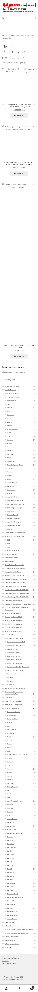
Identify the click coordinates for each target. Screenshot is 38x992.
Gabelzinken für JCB (13, 656)
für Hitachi (10, 865)
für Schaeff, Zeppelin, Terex (16, 897)
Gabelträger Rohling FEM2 (13, 617)
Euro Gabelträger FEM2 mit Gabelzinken (18, 604)
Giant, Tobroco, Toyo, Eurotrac (17, 755)
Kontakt (5, 961)
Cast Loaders (11, 730)
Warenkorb (29, 986)
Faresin (9, 747)
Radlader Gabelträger (12, 708)
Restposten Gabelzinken (15, 674)
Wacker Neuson (12, 483)
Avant (9, 404)
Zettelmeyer (11, 490)
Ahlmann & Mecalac (13, 397)
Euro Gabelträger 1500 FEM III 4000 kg (17, 593)
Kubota (9, 447)
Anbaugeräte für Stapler (13, 522)
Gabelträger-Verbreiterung (13, 631)
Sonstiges (8, 947)
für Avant (10, 840)
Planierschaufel (12, 515)
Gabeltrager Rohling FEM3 (13, 620)
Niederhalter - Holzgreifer (13, 705)
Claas (9, 418)
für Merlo (10, 890)
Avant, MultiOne (12, 719)
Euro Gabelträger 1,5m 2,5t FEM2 (15, 583)
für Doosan (11, 855)
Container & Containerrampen (15, 568)
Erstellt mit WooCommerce (12, 979)
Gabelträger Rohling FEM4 (13, 624)
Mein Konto (6, 988)
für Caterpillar (12, 847)
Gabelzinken (9, 635)
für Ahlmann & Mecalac (14, 833)
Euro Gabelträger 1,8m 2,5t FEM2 (15, 586)
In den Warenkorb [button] (19, 115)
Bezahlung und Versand (10, 958)
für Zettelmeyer (12, 915)
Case (8, 411)
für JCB (9, 869)
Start (6, 36)
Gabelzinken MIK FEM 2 (14, 660)
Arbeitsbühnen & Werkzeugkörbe (15, 533)
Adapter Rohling (12, 393)
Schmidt (10, 808)
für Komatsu (11, 872)
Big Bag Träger (9, 561)
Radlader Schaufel (11, 830)
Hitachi (9, 433)
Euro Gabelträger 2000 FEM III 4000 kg (17, 597)
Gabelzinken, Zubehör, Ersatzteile (18, 667)
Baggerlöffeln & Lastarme (15, 504)
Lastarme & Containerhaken (14, 701)
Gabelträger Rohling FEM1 (13, 613)
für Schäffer (11, 901)
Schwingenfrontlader (12, 944)
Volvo (9, 479)
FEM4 (8, 547)
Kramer (9, 443)
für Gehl (9, 862)
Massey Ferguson (12, 787)
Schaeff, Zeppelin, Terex (15, 465)
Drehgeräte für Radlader (13, 572)
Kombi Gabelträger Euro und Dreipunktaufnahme (14, 693)
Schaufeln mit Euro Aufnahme (15, 926)
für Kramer (10, 876)
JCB (8, 436)
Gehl (8, 751)
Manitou (10, 454)
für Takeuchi (11, 904)
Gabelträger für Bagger (14, 508)
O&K (8, 797)
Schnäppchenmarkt (11, 937)
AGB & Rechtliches (9, 963)
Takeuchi (10, 472)
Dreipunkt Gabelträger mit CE (14, 575)
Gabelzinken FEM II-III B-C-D (16, 645)
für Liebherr (11, 883)
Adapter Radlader (10, 390)
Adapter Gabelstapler (12, 386)
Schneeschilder (10, 940)
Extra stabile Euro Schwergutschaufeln (20, 929)
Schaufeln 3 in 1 (10, 922)
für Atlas (10, 837)
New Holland (11, 461)
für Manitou (11, 887)
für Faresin (10, 858)
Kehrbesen (10, 511)
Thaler (9, 475)
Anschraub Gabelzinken (15, 638)
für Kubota (10, 879)
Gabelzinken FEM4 (13, 649)
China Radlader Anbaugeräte (14, 565)
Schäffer (10, 468)
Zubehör (10, 493)
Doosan (9, 422)
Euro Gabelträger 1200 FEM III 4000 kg (17, 590)
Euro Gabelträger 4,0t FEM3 (13, 600)
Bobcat (9, 408)
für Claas (10, 851)
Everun (9, 425)
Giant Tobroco (12, 429)
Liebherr (10, 450)
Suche (19, 988)
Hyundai (10, 762)
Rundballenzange (13, 550)
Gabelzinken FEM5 (13, 652)
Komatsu (10, 440)
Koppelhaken (9, 697)
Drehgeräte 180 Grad (14, 525)
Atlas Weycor (11, 401)
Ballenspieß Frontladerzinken (14, 536)
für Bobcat (10, 844)
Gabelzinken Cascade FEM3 (16, 642)
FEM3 (8, 543)
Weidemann (11, 486)
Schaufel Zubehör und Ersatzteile (18, 933)
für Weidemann (12, 912)
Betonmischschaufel (11, 558)
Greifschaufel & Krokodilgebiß (15, 688)
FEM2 (8, 540)
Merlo (9, 458)
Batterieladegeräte (11, 554)
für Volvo (10, 908)
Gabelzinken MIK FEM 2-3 (15, 663)
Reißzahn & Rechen (13, 518)
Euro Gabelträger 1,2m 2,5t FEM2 (15, 579)
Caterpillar (10, 415)
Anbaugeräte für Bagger (13, 497)
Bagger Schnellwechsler (15, 500)
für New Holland (12, 894)
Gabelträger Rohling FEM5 (13, 628)
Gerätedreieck (9, 685)
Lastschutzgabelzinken (15, 670)
